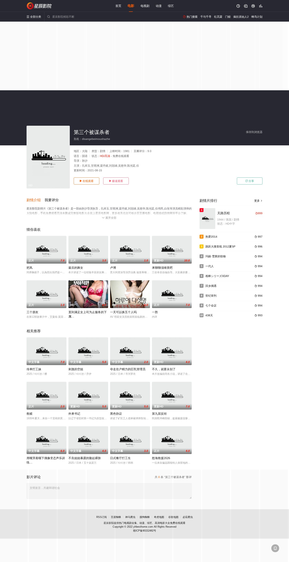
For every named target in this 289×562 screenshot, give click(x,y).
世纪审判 (210, 295)
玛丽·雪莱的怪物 (215, 256)
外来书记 (74, 413)
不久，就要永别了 (164, 369)
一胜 (155, 312)
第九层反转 (159, 413)
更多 (258, 200)
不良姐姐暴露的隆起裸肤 (84, 458)
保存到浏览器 (254, 132)
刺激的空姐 (75, 369)
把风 (29, 267)
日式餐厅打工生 (120, 458)
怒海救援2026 (161, 458)
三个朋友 (32, 312)
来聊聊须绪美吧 (162, 267)
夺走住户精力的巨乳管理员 (127, 369)
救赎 (29, 413)
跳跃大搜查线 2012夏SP (220, 246)
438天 (209, 315)
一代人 (209, 266)
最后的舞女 (75, 267)
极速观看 (116, 181)
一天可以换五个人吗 (123, 312)
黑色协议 (116, 413)
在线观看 (86, 181)
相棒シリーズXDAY (217, 276)
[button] (36, 200)
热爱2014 (211, 236)
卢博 (113, 267)
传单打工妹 (34, 369)
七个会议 (210, 305)
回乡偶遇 (210, 285)
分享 (249, 181)
